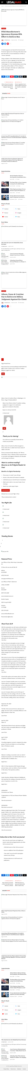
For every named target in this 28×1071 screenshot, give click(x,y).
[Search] (26, 2)
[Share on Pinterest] (8, 44)
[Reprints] (3, 374)
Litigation (4, 28)
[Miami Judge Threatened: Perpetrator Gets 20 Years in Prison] (14, 104)
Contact (24, 1069)
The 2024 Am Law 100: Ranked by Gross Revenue (13, 1039)
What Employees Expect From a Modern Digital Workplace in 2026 (18, 190)
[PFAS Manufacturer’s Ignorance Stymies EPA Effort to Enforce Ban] (14, 17)
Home (2, 6)
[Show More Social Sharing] (10, 44)
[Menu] (2, 2)
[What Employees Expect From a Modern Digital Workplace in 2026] (5, 190)
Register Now (6, 490)
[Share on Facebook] (2, 44)
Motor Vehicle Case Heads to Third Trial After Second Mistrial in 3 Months (7, 884)
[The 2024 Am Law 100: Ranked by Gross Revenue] (14, 233)
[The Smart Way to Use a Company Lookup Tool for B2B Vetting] (5, 184)
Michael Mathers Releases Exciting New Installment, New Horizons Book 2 (18, 177)
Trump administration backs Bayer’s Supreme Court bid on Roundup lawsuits (17, 197)
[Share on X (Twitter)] (5, 44)
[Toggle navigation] (2, 359)
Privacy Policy (6, 1069)
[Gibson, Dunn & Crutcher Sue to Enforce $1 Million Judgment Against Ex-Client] (14, 280)
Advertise (19, 1069)
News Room (7, 40)
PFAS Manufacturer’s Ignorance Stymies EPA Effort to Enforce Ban (20, 884)
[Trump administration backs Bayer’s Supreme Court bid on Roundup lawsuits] (5, 197)
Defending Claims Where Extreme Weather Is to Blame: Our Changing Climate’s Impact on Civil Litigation (18, 1057)
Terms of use (13, 1069)
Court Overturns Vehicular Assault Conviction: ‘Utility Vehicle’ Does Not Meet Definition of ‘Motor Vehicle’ (18, 1051)
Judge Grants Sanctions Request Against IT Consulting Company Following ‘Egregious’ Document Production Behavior (12, 160)
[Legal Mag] (14, 2)
